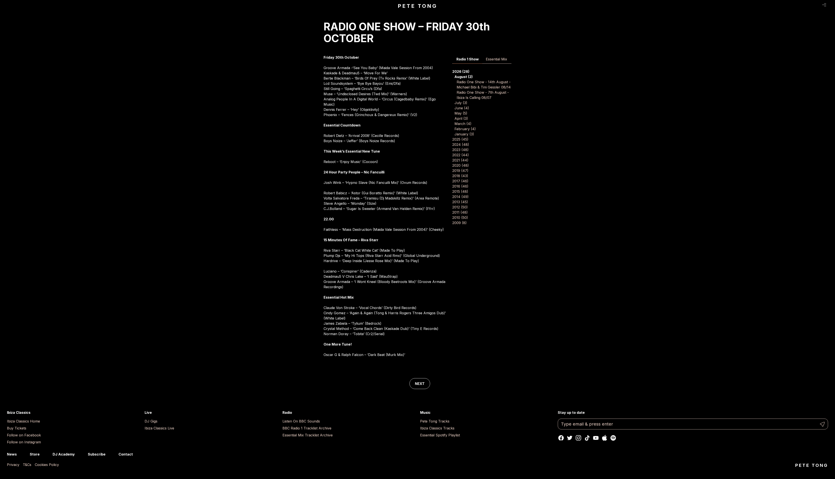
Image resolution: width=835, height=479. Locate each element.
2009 (459, 223)
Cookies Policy (47, 464)
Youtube (596, 438)
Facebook (561, 438)
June (461, 108)
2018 (460, 176)
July (460, 103)
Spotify (613, 438)
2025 (460, 139)
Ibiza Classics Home (23, 421)
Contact (126, 454)
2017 (460, 181)
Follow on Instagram (24, 442)
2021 (460, 160)
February (465, 129)
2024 (460, 144)
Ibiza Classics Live (159, 428)
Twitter (569, 438)
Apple (604, 438)
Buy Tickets (16, 428)
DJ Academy (64, 454)
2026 (460, 71)
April (461, 118)
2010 (460, 217)
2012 (460, 207)
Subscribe (96, 454)
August (463, 77)
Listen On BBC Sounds (301, 421)
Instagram (578, 438)
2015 (460, 191)
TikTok (587, 438)
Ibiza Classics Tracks (437, 428)
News (12, 454)
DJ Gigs (151, 421)
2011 (460, 212)
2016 (460, 186)
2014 (460, 197)
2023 (460, 150)
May (460, 113)
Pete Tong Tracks (434, 421)
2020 (460, 165)
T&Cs (27, 464)
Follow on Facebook (24, 435)
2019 (460, 170)
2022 (460, 155)
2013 (460, 202)
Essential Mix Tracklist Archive (307, 435)
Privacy (13, 464)
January (464, 134)
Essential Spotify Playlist (440, 435)
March (462, 123)
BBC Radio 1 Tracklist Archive (306, 428)
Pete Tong (417, 6)
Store (35, 454)
